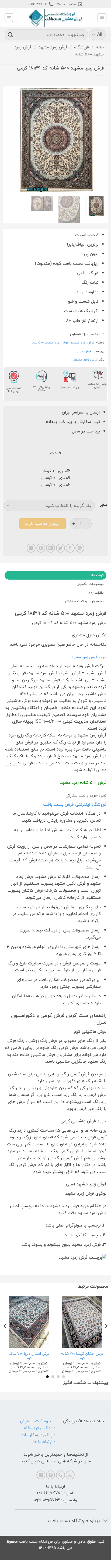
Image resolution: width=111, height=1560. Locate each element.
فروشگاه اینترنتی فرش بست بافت (74, 804)
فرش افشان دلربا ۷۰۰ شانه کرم (29, 1356)
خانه (100, 47)
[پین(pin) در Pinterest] (40, 548)
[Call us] (60, 1474)
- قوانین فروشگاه (40, 1428)
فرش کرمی (83, 351)
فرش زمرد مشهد (53, 47)
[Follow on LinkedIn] (40, 1474)
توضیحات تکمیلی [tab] (90, 584)
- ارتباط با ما (44, 1441)
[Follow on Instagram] (70, 1474)
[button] (102, 17)
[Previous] (98, 140)
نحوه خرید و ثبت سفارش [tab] (84, 601)
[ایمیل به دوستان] (50, 548)
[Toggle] (105, 1521)
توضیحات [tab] (96, 575)
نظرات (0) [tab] (96, 593)
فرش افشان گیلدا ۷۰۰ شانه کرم (82, 1356)
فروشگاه (81, 47)
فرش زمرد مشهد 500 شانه (50, 342)
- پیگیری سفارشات (38, 1435)
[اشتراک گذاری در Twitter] (60, 548)
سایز (103, 505)
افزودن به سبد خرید (42, 523)
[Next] (9, 140)
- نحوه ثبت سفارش (38, 1421)
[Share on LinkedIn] (31, 548)
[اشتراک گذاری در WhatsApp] (79, 548)
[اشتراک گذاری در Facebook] (70, 548)
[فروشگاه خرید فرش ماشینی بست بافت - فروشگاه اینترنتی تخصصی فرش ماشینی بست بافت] (55, 18)
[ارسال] (10, 34)
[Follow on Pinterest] (50, 1474)
